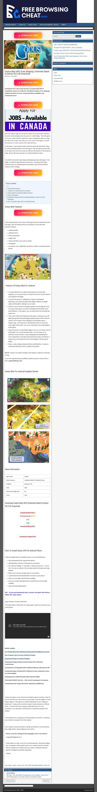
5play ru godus (12, 765)
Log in (55, 72)
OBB (27, 523)
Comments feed (58, 78)
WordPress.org (58, 81)
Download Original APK (28, 536)
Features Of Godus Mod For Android (18, 191)
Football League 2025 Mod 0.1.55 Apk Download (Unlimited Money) (72, 50)
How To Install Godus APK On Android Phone (21, 201)
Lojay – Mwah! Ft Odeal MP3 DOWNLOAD (65, 44)
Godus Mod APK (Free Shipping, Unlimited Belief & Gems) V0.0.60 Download (27, 72)
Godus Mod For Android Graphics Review (19, 193)
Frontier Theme (89, 790)
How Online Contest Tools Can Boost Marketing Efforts (69, 53)
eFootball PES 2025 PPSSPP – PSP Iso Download (68, 47)
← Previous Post (9, 781)
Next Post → (47, 781)
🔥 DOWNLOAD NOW (28, 35)
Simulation (14, 76)
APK (27, 519)
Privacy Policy (32, 25)
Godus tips (47, 765)
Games (9, 76)
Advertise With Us (10, 25)
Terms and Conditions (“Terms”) (49, 25)
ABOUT (64, 25)
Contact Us (22, 25)
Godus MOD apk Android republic (34, 765)
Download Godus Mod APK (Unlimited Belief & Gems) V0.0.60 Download (26, 198)
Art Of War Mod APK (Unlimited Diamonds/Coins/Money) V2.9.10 (27, 652)
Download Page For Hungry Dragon (17, 658)
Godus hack (20, 765)
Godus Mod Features (13, 188)
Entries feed (57, 75)
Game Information (12, 195)
